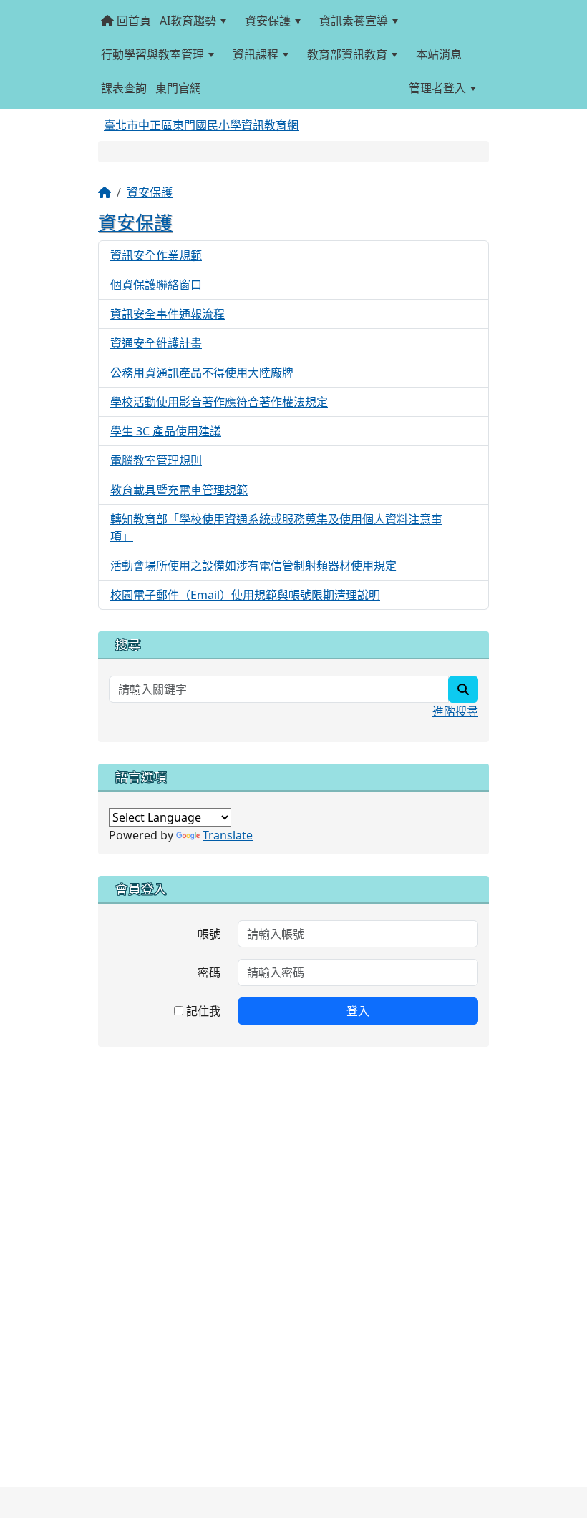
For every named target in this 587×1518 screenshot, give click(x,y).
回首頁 (132, 21)
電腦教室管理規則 (156, 460)
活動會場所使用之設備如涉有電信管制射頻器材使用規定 (253, 565)
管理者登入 (437, 88)
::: (213, 88)
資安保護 (268, 21)
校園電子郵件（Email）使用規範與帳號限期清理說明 (245, 595)
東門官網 (178, 88)
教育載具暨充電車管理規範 (179, 490)
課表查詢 (124, 88)
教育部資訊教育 (347, 54)
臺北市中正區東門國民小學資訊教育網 (201, 125)
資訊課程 (255, 54)
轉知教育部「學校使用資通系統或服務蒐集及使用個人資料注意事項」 (276, 527)
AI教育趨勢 (188, 21)
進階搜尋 (455, 711)
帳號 (209, 934)
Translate (228, 835)
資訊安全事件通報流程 (167, 314)
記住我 (201, 1011)
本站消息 (439, 54)
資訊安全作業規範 (156, 255)
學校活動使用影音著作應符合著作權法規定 (219, 402)
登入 (357, 1011)
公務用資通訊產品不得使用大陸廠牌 (202, 372)
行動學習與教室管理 (152, 54)
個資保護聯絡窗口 (156, 284)
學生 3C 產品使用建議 (165, 431)
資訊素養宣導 (353, 21)
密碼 (209, 972)
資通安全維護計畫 (156, 343)
